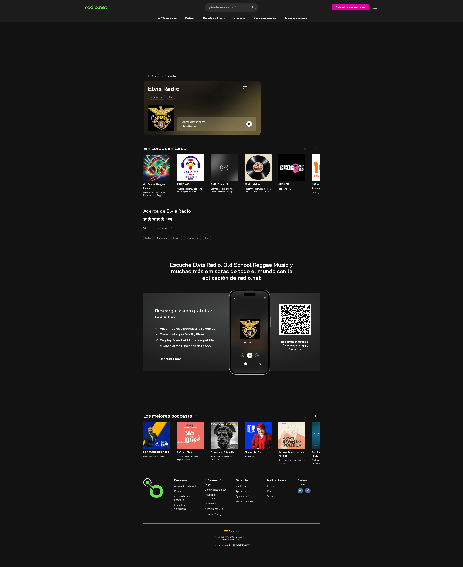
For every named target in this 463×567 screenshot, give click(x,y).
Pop (171, 97)
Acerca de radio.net (185, 486)
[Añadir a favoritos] (245, 88)
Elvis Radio (188, 126)
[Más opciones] (254, 88)
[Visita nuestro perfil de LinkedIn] (300, 491)
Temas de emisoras (296, 18)
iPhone (270, 486)
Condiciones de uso (215, 490)
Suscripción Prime (246, 501)
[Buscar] (254, 7)
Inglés (148, 238)
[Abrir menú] (375, 7)
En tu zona (239, 18)
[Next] (315, 147)
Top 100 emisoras (166, 18)
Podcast (189, 18)
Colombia (233, 531)
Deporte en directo (214, 18)
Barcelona (162, 238)
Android (271, 496)
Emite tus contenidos (180, 507)
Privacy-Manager (214, 514)
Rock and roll (156, 97)
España (176, 238)
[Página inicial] (149, 75)
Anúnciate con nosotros (182, 498)
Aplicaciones (243, 491)
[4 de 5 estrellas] (158, 219)
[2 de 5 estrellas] (149, 219)
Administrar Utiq (214, 509)
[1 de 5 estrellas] (145, 219)
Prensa (178, 491)
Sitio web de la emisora (156, 228)
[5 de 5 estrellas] (162, 219)
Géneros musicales (265, 18)
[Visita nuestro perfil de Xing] (307, 491)
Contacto (241, 486)
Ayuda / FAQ (242, 496)
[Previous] (305, 147)
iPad (269, 491)
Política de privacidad (210, 497)
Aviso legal (211, 503)
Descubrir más (171, 359)
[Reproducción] (249, 124)
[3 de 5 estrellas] (154, 219)
